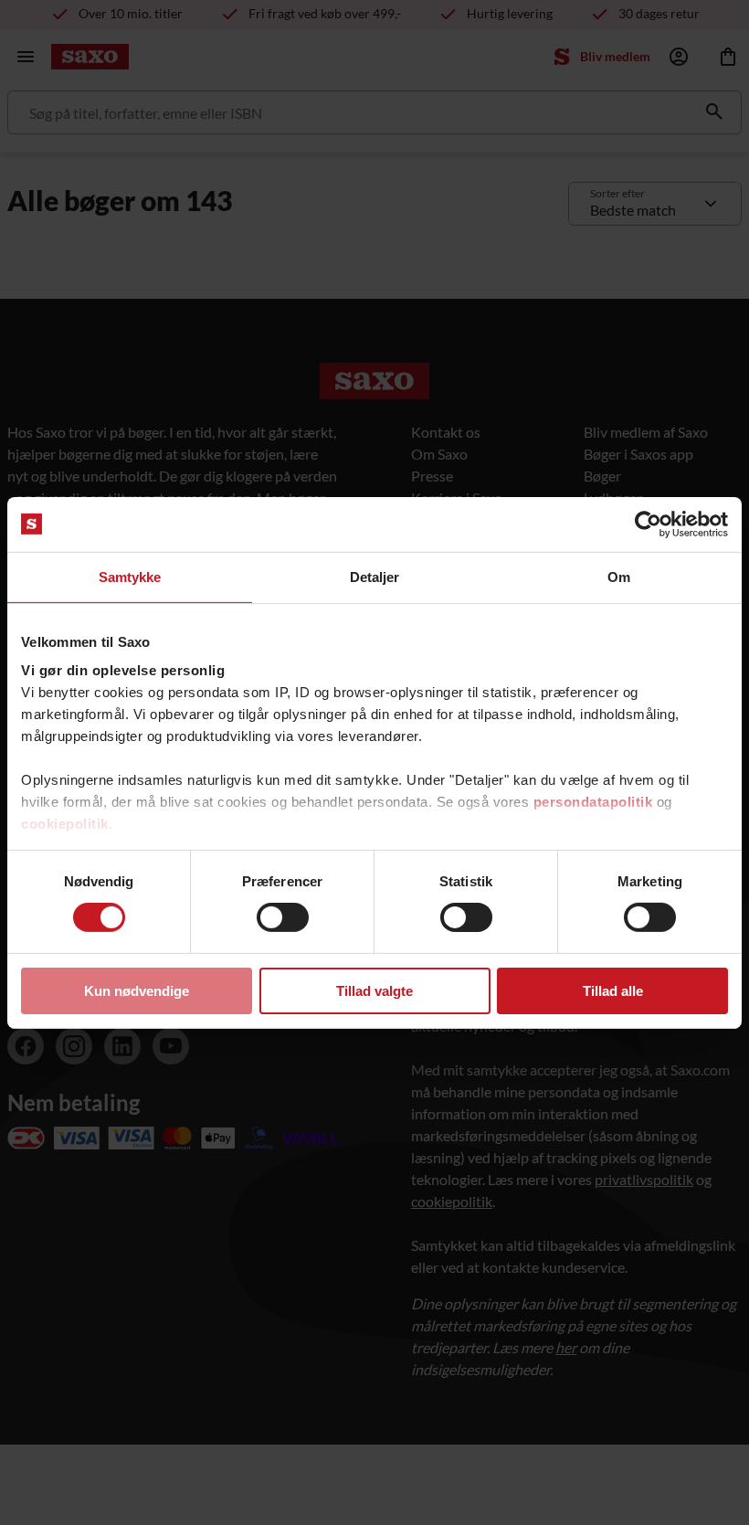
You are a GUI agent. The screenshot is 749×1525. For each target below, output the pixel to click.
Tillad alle (613, 991)
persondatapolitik (593, 802)
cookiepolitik (65, 823)
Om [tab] (618, 576)
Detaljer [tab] (375, 576)
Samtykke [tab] (130, 576)
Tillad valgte (374, 991)
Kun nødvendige (136, 991)
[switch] (283, 917)
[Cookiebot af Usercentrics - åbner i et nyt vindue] (648, 523)
